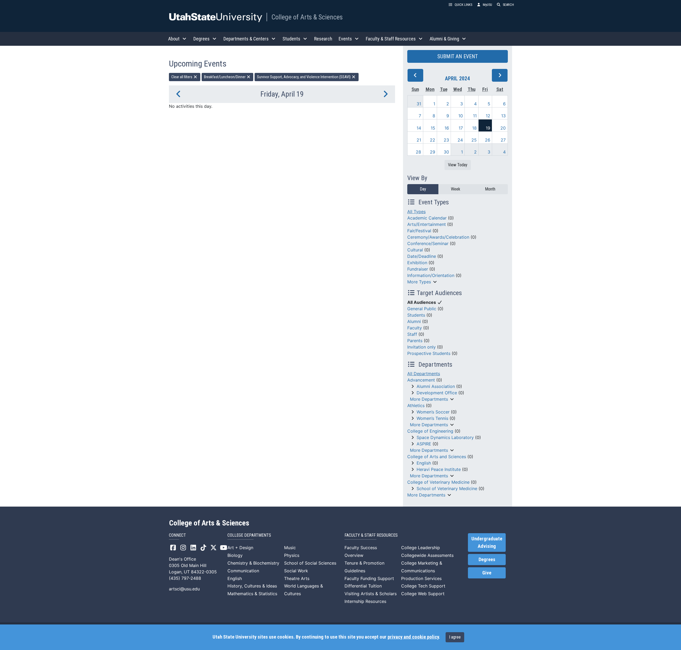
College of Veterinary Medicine (438, 482)
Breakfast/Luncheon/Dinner (225, 77)
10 (460, 115)
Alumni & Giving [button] (444, 39)
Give (486, 573)
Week (455, 189)
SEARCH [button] (508, 5)
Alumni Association (436, 386)
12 (488, 115)
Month (490, 189)
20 (503, 128)
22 (432, 140)
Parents (414, 340)
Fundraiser (417, 269)
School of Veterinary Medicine (447, 488)
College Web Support (423, 593)
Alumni (414, 321)
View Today (457, 164)
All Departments (423, 373)
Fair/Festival (419, 230)
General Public (421, 308)
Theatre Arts (296, 578)
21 (419, 140)
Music (290, 547)
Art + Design (240, 547)
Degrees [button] (201, 39)
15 (433, 128)
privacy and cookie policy (413, 637)
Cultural (415, 249)
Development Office (437, 392)
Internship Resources (365, 601)
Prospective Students (428, 353)
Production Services (421, 578)
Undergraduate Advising (486, 542)
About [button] (174, 39)
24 (460, 140)
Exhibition (417, 262)
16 (447, 128)
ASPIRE (424, 443)
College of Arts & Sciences (307, 17)
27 (503, 140)
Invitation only (421, 347)
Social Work (296, 570)
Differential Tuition (363, 586)
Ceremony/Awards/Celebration (438, 237)
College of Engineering (430, 431)
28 (418, 152)
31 (419, 103)
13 (503, 115)
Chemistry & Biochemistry (253, 563)
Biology (235, 555)
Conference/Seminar (428, 243)
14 (419, 128)
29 (432, 152)
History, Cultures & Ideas (252, 586)
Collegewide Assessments (427, 555)
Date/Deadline (421, 256)
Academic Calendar (427, 218)
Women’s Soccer (433, 412)
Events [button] (345, 39)
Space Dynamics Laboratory (445, 437)
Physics (291, 555)
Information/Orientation (430, 275)
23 (446, 140)
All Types (416, 211)
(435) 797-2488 (185, 578)
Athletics (416, 405)
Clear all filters (182, 77)
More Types (419, 281)
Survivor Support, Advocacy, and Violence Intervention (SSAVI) (304, 77)
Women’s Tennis (432, 418)
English (424, 463)
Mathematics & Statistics (252, 593)
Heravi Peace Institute (439, 469)
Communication (243, 570)
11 (475, 115)
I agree (455, 637)
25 (474, 140)
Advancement (421, 380)
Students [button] (291, 39)
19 (488, 128)
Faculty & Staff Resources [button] (391, 39)
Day (423, 189)
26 (487, 140)
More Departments (429, 399)
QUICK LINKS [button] (463, 5)
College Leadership (420, 547)
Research (323, 39)
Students (416, 315)
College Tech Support (423, 586)
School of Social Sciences (310, 563)
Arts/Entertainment (426, 224)
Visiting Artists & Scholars (370, 593)
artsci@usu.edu (184, 588)
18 (474, 128)
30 (446, 152)
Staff (412, 334)
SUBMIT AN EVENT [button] (457, 56)
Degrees (487, 559)
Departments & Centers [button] (246, 39)
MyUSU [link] (487, 5)
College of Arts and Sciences (436, 456)
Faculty (414, 327)
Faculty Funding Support (369, 578)
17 (461, 128)
